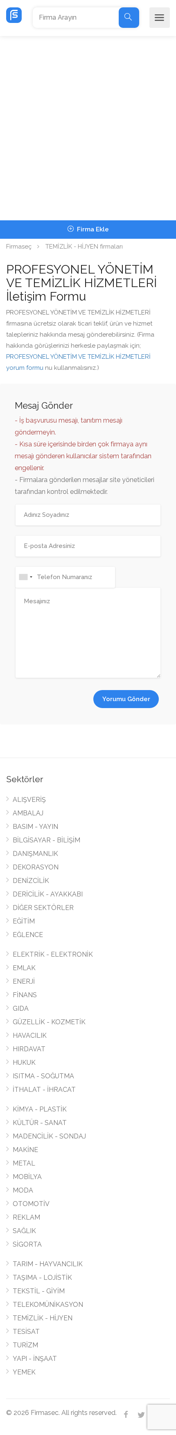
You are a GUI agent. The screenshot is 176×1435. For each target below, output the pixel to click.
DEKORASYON (36, 867)
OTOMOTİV (31, 1204)
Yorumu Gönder (126, 699)
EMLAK (24, 968)
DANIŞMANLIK (35, 854)
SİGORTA (27, 1244)
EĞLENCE (28, 935)
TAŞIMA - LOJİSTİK (42, 1277)
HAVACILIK (30, 1035)
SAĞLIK (24, 1231)
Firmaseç (19, 246)
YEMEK (24, 1372)
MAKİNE (25, 1150)
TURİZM (25, 1345)
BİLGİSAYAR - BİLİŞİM (46, 840)
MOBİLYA (27, 1177)
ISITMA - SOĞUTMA (43, 1076)
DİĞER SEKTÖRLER (43, 908)
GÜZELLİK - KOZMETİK (49, 1022)
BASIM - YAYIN (35, 827)
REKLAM (26, 1217)
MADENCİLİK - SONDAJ (49, 1136)
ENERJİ (24, 981)
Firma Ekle (92, 229)
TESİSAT (26, 1331)
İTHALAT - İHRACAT (44, 1089)
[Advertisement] (88, 128)
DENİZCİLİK (31, 881)
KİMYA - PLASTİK (40, 1109)
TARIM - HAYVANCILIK (48, 1264)
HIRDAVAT (29, 1049)
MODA (23, 1190)
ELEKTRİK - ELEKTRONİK (53, 954)
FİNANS (25, 995)
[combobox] (25, 577)
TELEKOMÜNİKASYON (48, 1304)
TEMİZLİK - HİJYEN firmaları (84, 246)
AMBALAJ (28, 813)
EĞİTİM (24, 921)
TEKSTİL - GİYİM (39, 1291)
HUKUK (24, 1062)
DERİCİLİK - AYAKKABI (48, 894)
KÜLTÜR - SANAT (40, 1123)
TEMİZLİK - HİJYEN (42, 1318)
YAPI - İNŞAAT (35, 1359)
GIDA (21, 1008)
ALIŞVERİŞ (29, 800)
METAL (24, 1163)
